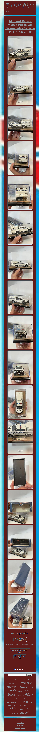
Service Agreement (20, 728)
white (17, 684)
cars (31, 686)
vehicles (26, 683)
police (23, 679)
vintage (27, 691)
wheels (15, 713)
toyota (20, 709)
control (24, 698)
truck (27, 708)
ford (19, 695)
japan (11, 679)
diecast (11, 694)
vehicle (28, 694)
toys (26, 705)
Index (20, 720)
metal (32, 702)
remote (15, 698)
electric (11, 686)
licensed (20, 705)
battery (13, 702)
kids (13, 708)
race (14, 705)
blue (17, 679)
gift (8, 702)
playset (11, 684)
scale (13, 690)
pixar (31, 705)
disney (20, 691)
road (9, 699)
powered (19, 702)
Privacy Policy (20, 725)
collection (22, 687)
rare (9, 705)
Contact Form (20, 723)
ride (25, 701)
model (24, 712)
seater (31, 699)
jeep (29, 679)
